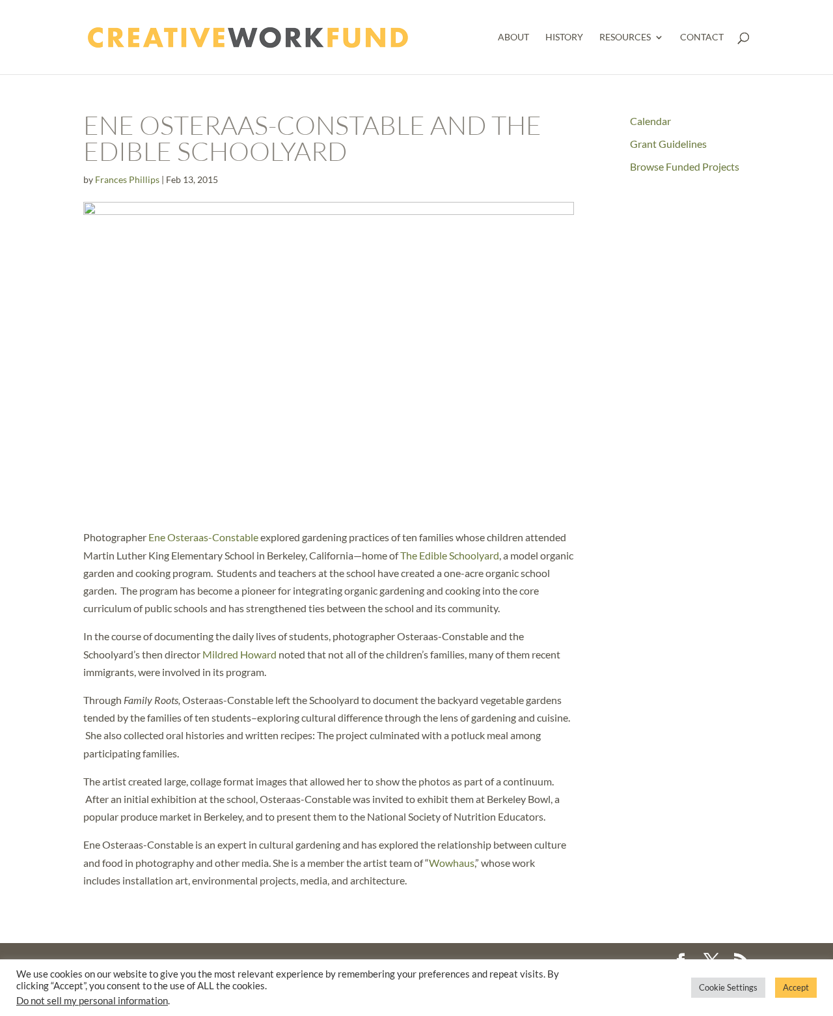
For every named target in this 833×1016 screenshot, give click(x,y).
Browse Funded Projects (684, 166)
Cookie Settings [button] (728, 987)
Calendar (650, 121)
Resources (625, 37)
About (513, 37)
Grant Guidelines (668, 143)
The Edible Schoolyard (449, 555)
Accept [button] (796, 987)
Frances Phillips (127, 179)
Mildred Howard (239, 654)
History (564, 37)
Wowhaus (451, 862)
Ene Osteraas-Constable (203, 537)
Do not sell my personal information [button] (92, 1000)
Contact (702, 37)
